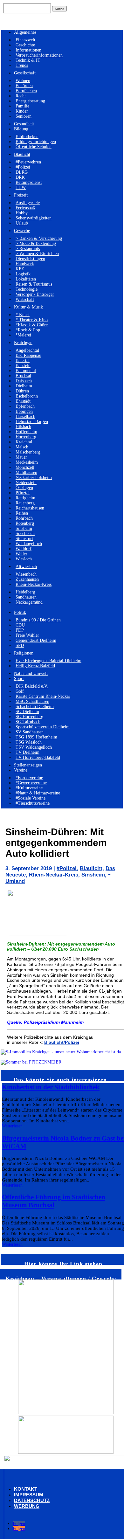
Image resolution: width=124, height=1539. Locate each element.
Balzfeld (23, 365)
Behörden (24, 85)
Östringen (24, 487)
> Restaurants (28, 248)
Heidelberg (25, 592)
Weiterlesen (12, 1126)
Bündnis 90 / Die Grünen (38, 620)
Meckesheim (27, 462)
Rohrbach (24, 518)
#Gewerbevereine (31, 782)
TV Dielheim (27, 752)
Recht (21, 96)
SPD (20, 645)
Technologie (27, 289)
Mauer (21, 457)
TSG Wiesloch (29, 742)
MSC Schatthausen (32, 701)
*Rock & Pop (28, 330)
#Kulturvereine (29, 788)
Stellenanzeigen (28, 765)
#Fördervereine (29, 777)
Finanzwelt (25, 40)
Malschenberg (28, 452)
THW (21, 187)
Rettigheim (25, 498)
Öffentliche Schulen (34, 146)
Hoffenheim (26, 431)
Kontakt (25, 1489)
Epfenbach (25, 406)
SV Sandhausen (30, 732)
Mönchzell (25, 467)
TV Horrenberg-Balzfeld (38, 757)
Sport (19, 678)
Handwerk (25, 263)
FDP (20, 630)
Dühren (22, 391)
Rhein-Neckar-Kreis (34, 584)
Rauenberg (25, 503)
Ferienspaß (25, 207)
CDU (20, 625)
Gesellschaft (25, 73)
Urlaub (22, 223)
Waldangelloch (29, 543)
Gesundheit (24, 123)
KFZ (20, 269)
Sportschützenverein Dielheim (43, 726)
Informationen (28, 50)
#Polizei (23, 167)
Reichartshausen (30, 508)
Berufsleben (26, 90)
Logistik (23, 274)
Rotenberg (25, 523)
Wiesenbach (26, 574)
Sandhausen (26, 597)
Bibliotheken (27, 136)
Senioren (23, 116)
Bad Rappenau (28, 355)
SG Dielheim (27, 711)
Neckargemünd (29, 602)
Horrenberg (26, 436)
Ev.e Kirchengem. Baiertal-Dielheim (48, 660)
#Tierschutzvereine (33, 803)
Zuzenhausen (27, 579)
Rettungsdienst (29, 182)
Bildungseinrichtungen (36, 141)
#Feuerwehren (28, 162)
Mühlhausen (26, 472)
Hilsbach (23, 426)
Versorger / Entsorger (35, 294)
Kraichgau (23, 342)
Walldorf (23, 548)
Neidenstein (26, 482)
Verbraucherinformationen (39, 55)
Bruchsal (23, 375)
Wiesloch (24, 559)
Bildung (21, 129)
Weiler (21, 553)
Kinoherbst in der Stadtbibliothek (51, 1087)
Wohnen (23, 80)
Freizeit (21, 195)
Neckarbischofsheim (34, 477)
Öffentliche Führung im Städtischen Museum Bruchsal (53, 1201)
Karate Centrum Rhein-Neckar (43, 696)
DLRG (22, 172)
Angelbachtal (27, 350)
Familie (22, 106)
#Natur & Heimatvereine (38, 793)
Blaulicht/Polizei (61, 1042)
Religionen (23, 653)
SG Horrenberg (29, 716)
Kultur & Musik (28, 307)
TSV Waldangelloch (34, 747)
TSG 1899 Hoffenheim (36, 737)
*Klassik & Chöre (32, 324)
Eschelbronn (27, 396)
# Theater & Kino (32, 319)
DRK (20, 177)
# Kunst (23, 314)
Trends (22, 65)
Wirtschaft (25, 299)
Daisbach (24, 380)
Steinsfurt (24, 538)
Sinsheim (24, 528)
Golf (20, 691)
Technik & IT (28, 60)
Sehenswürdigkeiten (34, 218)
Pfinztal (23, 492)
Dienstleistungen (30, 258)
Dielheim (24, 386)
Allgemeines (25, 32)
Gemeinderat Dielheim (36, 640)
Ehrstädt (23, 401)
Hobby (22, 213)
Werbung (26, 1506)
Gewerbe (22, 230)
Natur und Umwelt (31, 673)
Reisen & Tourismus (34, 284)
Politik (20, 612)
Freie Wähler (27, 635)
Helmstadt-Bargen (32, 421)
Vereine (20, 770)
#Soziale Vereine (30, 798)
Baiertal (23, 360)
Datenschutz (32, 1500)
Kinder (22, 111)
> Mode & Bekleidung (36, 243)
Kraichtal (24, 442)
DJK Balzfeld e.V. (32, 686)
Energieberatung (30, 101)
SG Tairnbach (28, 721)
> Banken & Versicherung (39, 238)
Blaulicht (22, 154)
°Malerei (23, 335)
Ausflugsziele (28, 202)
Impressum (28, 1494)
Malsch (22, 447)
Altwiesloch (26, 566)
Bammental (26, 370)
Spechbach (25, 533)
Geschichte (25, 45)
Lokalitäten (26, 279)
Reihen (22, 513)
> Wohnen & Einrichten (37, 253)
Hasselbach (25, 416)
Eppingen (24, 411)
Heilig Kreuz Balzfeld (35, 665)
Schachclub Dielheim (35, 706)
